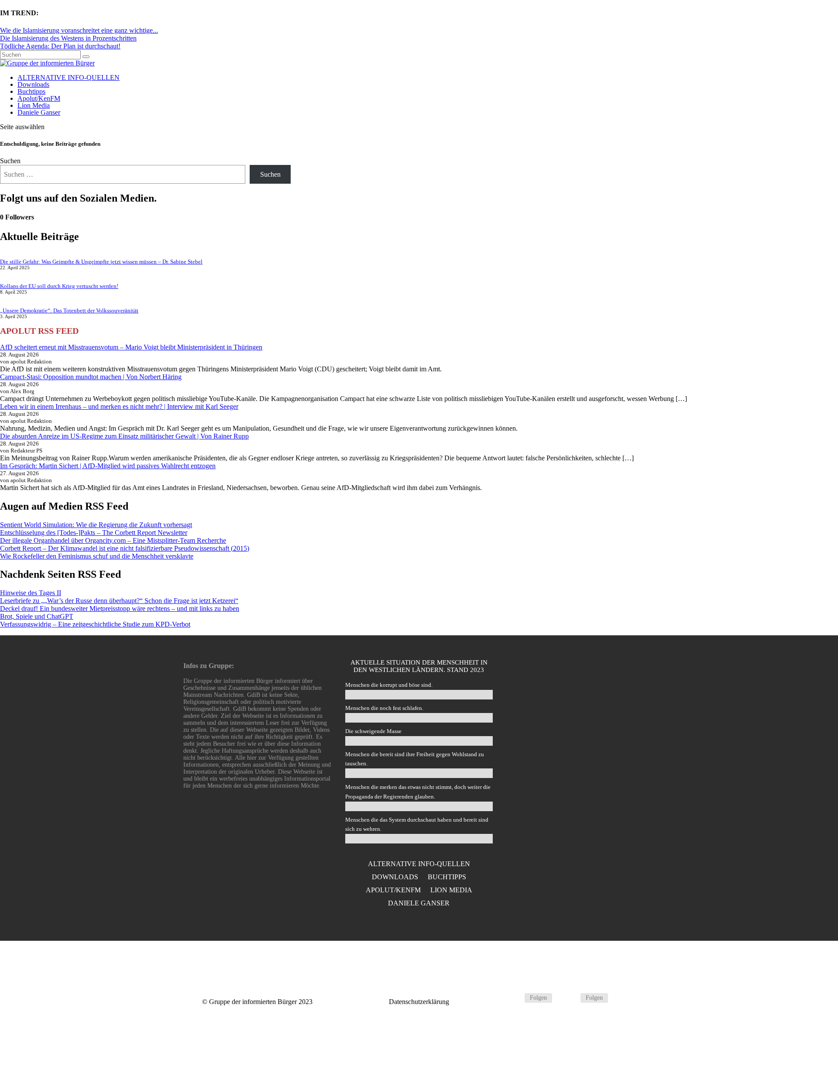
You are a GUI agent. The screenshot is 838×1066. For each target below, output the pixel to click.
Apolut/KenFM (38, 98)
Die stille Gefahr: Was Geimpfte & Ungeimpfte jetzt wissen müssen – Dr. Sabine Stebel (101, 261)
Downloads (33, 84)
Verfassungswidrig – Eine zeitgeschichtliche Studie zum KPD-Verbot (95, 624)
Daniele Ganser (38, 112)
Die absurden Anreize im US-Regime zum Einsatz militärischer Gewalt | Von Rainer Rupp (124, 436)
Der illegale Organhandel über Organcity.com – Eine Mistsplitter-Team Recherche (113, 540)
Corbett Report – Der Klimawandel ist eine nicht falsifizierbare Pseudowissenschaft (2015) (124, 548)
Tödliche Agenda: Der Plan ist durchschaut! (60, 46)
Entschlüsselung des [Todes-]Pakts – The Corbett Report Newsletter (93, 532)
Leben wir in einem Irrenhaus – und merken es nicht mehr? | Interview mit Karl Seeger (119, 406)
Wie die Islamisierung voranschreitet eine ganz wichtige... (79, 30)
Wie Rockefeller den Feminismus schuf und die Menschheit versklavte (96, 556)
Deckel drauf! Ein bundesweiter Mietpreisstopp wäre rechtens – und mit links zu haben (119, 608)
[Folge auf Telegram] (514, 998)
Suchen (10, 161)
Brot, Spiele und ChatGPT (36, 616)
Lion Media (33, 105)
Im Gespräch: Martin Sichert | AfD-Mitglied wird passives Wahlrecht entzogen (108, 466)
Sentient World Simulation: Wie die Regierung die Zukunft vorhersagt (96, 524)
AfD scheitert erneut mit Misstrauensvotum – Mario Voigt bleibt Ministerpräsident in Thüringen (131, 347)
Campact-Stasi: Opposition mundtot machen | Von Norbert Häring (91, 376)
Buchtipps (31, 91)
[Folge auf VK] (570, 998)
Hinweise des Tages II (30, 592)
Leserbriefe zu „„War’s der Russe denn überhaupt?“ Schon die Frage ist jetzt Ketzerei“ (119, 600)
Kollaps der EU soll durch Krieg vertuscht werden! (59, 286)
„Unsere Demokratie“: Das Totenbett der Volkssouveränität (69, 310)
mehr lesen (581, 768)
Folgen (538, 997)
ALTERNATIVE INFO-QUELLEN (68, 77)
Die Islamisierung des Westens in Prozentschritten (68, 38)
